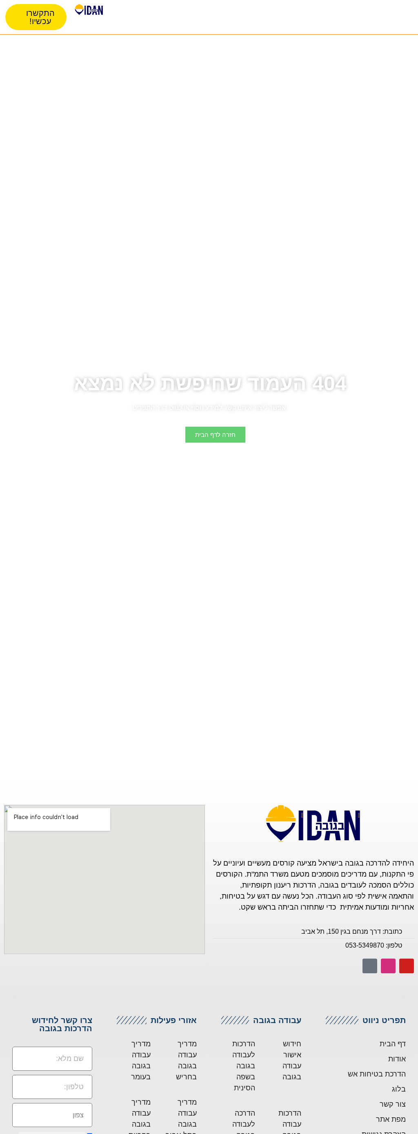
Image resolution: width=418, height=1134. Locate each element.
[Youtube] (406, 966)
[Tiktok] (369, 966)
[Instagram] (388, 966)
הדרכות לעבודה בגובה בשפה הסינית (243, 1066)
